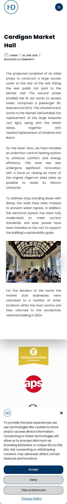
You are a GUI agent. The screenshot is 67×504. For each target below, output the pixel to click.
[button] (61, 413)
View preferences (33, 490)
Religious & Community (19, 59)
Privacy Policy (32, 499)
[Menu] (59, 7)
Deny (33, 480)
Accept (33, 469)
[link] (33, 262)
